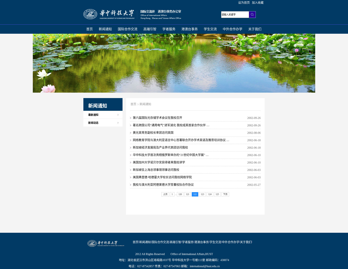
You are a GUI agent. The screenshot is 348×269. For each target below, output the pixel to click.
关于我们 (254, 29)
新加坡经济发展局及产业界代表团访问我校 (160, 147)
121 (187, 194)
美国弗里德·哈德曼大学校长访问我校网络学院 (162, 177)
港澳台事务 (189, 29)
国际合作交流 (127, 29)
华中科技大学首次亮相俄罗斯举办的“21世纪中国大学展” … (171, 154)
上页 (165, 194)
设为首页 (244, 2)
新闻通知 (105, 29)
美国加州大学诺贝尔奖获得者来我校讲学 (159, 162)
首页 (89, 29)
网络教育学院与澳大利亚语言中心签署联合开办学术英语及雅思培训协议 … (181, 140)
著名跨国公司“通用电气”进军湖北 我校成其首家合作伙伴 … (171, 125)
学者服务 (168, 29)
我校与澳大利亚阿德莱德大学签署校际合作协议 (163, 184)
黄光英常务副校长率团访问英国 (153, 132)
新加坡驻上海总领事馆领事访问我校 (156, 169)
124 (210, 194)
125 (217, 194)
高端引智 (149, 29)
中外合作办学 (232, 29)
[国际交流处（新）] (132, 18)
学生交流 (210, 29)
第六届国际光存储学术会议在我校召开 (157, 117)
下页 (225, 194)
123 (202, 194)
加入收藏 (258, 2)
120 (180, 194)
